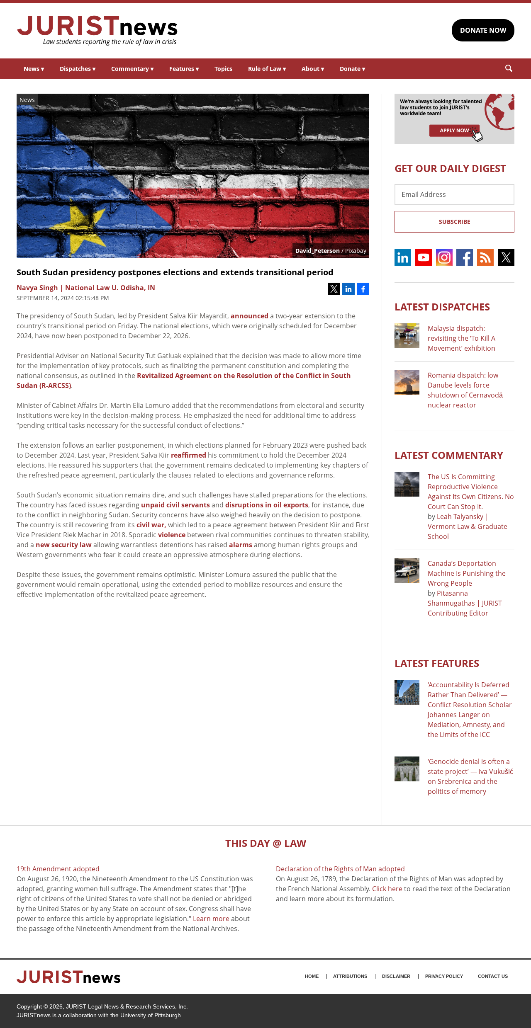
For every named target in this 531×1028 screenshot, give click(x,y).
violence (171, 534)
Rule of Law (267, 69)
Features (184, 69)
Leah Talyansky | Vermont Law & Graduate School (467, 526)
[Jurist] (97, 30)
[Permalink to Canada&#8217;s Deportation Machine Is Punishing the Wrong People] (407, 570)
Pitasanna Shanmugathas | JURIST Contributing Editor (465, 603)
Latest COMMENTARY (449, 455)
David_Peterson (317, 251)
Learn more (211, 918)
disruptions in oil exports (266, 504)
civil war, (151, 524)
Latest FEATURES (437, 663)
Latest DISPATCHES (442, 306)
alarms (240, 544)
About (313, 69)
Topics (223, 69)
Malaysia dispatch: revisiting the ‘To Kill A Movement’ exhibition (461, 338)
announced (249, 315)
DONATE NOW (483, 30)
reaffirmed (188, 455)
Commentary (132, 69)
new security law (64, 544)
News (34, 69)
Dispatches (77, 69)
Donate (352, 69)
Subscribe (454, 221)
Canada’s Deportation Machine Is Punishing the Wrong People (467, 573)
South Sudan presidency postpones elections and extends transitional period (175, 272)
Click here (387, 888)
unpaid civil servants (175, 504)
